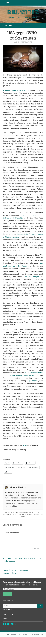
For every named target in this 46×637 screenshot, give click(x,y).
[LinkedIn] (15, 624)
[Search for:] (23, 606)
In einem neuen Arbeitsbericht (16, 90)
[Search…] (40, 606)
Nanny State (36, 512)
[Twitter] (8, 624)
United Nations (27, 514)
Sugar (14, 514)
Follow (7, 594)
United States (38, 514)
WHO (23, 517)
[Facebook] (4, 624)
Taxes (19, 514)
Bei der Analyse (32, 277)
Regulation (7, 514)
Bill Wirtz (23, 12)
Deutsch (11, 512)
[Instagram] (12, 624)
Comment (35, 548)
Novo (25, 445)
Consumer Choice (25, 512)
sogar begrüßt (32, 381)
